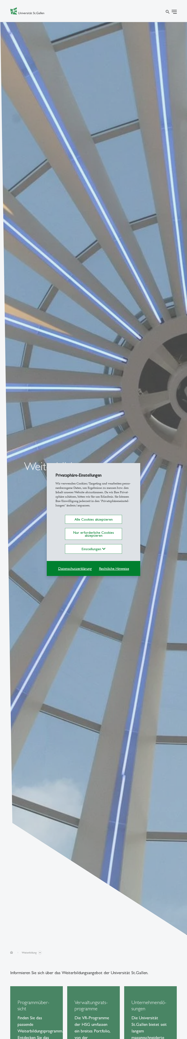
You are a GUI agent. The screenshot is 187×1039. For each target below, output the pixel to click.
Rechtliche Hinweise (114, 568)
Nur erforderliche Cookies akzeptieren (93, 534)
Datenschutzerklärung (75, 568)
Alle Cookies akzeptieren (94, 519)
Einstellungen (92, 549)
